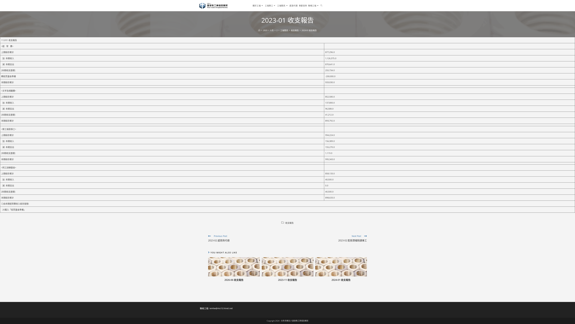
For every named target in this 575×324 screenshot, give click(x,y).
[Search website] (321, 5)
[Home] (259, 30)
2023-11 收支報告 (287, 280)
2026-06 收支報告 (233, 280)
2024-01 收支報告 (341, 280)
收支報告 (289, 222)
